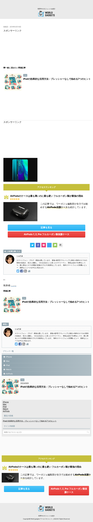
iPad (8, 365)
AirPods (9, 374)
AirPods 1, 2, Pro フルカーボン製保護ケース (46, 234)
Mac (8, 361)
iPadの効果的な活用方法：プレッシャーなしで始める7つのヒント (57, 79)
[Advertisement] (46, 50)
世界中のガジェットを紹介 (46, 516)
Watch (8, 369)
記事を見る (46, 227)
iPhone (9, 357)
